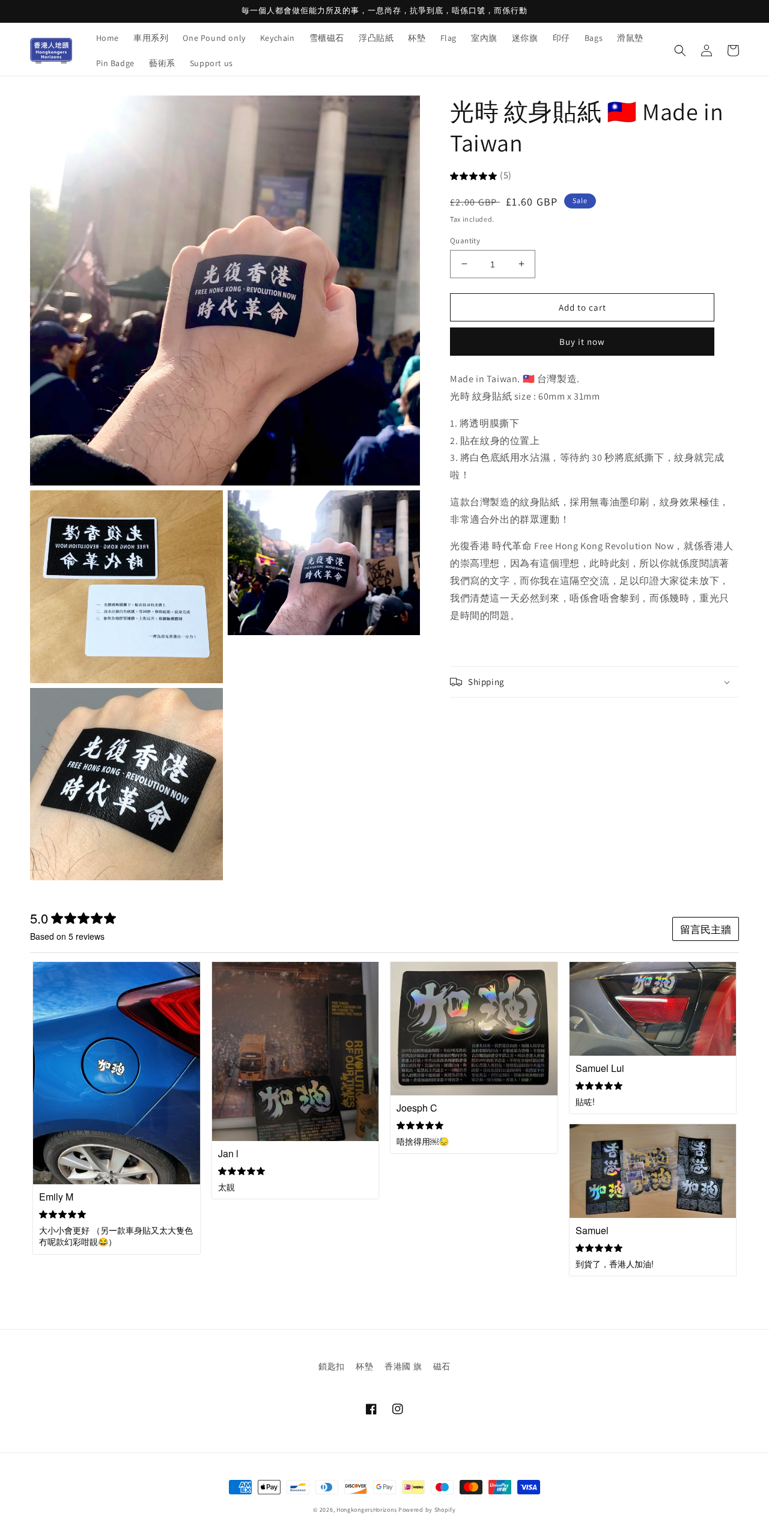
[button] (680, 50)
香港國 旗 (403, 1366)
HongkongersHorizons (366, 1510)
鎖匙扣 (331, 1366)
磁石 (442, 1366)
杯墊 (364, 1366)
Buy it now (582, 341)
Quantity (465, 240)
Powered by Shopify (427, 1510)
